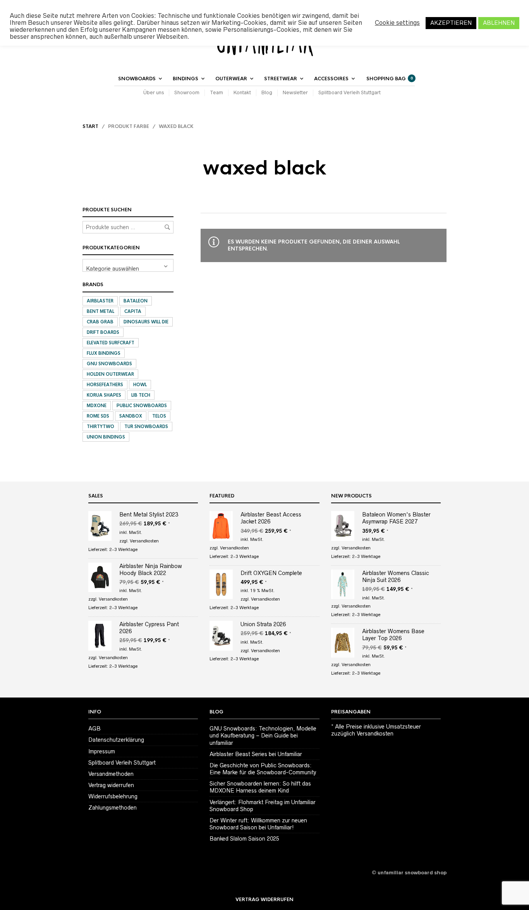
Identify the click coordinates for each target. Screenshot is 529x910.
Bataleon (136, 301)
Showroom (186, 92)
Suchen (167, 227)
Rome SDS (98, 416)
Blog (266, 92)
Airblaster (100, 301)
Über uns (153, 92)
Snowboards (137, 79)
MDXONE (96, 405)
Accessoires (331, 79)
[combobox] (127, 265)
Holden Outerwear (110, 374)
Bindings (185, 79)
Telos (159, 416)
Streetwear (280, 79)
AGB (94, 728)
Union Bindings (106, 437)
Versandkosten (144, 541)
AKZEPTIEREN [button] (451, 23)
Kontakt (242, 92)
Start (90, 126)
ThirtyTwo (100, 426)
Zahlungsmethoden (112, 808)
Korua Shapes (104, 395)
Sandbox (130, 416)
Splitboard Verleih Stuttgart (349, 92)
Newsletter (295, 92)
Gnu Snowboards (109, 363)
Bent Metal (100, 311)
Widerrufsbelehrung (112, 796)
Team (216, 92)
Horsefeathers (105, 384)
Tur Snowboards (146, 426)
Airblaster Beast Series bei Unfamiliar (256, 754)
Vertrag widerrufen (111, 785)
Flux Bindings (103, 353)
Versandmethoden (111, 774)
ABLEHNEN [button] (499, 23)
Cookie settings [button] (397, 22)
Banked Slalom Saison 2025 (244, 839)
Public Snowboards (142, 405)
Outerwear (231, 79)
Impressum (101, 751)
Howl (140, 384)
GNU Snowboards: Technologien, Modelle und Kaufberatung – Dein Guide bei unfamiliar (263, 735)
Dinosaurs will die (146, 322)
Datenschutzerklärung (116, 740)
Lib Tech (140, 395)
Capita (132, 311)
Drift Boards (103, 332)
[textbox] (127, 265)
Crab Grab (100, 322)
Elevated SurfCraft (110, 342)
